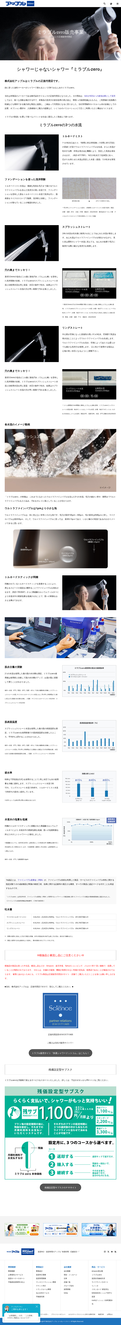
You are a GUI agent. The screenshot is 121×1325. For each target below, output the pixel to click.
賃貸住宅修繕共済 (98, 1278)
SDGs (66, 1293)
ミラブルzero (97, 1275)
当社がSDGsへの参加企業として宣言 (99, 96)
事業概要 (11, 1271)
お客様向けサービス (15, 1275)
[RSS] (115, 1252)
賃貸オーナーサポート (16, 1278)
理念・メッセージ (70, 1275)
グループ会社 (69, 1286)
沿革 (65, 1278)
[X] (108, 1252)
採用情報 (67, 1289)
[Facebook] (112, 1252)
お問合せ (110, 1314)
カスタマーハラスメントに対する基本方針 (81, 1314)
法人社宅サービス (42, 1293)
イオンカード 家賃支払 (100, 1289)
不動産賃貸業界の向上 (16, 1282)
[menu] (111, 3)
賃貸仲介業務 (41, 1275)
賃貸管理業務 (41, 1278)
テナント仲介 (41, 1286)
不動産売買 (40, 1296)
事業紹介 (39, 1271)
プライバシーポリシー (58, 1314)
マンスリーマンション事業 (46, 1282)
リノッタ (95, 1286)
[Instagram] (105, 1252)
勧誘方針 (101, 1314)
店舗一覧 (67, 1282)
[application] (60, 460)
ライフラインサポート (100, 1282)
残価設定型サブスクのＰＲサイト (60, 1187)
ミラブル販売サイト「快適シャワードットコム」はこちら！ (60, 1053)
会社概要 (67, 1271)
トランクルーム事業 (43, 1289)
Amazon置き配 (97, 1271)
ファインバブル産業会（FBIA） (31, 880)
